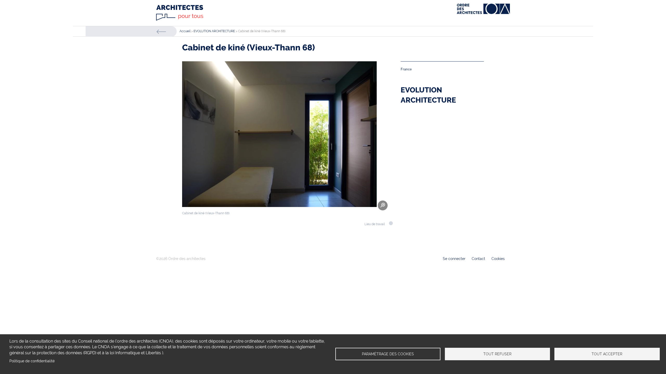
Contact (478, 259)
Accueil (185, 31)
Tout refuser (497, 354)
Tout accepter (607, 354)
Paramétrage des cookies (388, 354)
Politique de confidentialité (32, 361)
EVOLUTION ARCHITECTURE (214, 31)
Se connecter (454, 259)
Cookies (498, 259)
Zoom (383, 205)
